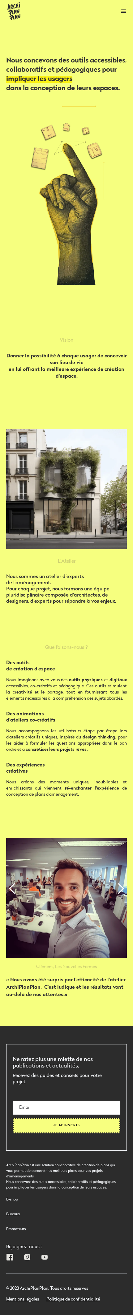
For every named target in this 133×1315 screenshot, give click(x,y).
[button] (123, 11)
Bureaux (13, 1214)
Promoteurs (16, 1229)
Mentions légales (22, 1299)
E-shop (12, 1199)
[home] (12, 11)
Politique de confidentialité (73, 1299)
